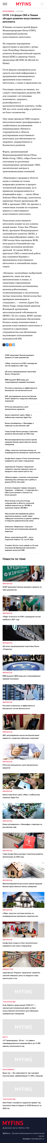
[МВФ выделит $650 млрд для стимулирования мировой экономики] (23, 670)
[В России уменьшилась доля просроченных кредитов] (23, 759)
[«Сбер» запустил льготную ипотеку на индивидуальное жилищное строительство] (23, 907)
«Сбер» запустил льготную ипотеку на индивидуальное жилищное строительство (22, 452)
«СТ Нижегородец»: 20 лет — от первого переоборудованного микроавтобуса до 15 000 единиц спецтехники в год (21, 1043)
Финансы (7, 584)
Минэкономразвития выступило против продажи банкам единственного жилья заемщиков (21, 442)
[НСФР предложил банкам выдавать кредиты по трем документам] (23, 581)
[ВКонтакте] (7, 344)
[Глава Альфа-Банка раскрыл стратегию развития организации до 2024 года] (23, 848)
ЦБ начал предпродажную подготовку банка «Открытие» (20, 373)
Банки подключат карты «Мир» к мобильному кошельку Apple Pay (18, 416)
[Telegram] (13, 344)
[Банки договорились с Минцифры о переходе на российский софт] (23, 818)
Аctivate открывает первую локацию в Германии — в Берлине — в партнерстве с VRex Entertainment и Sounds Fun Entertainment (21, 491)
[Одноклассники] (10, 344)
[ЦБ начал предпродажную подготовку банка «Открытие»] (23, 640)
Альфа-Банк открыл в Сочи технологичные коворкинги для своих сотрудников (22, 460)
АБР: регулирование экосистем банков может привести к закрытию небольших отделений (21, 399)
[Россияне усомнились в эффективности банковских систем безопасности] (23, 700)
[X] (4, 344)
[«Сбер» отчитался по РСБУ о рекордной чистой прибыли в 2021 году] (23, 611)
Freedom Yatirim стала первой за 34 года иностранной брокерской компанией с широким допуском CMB (21, 548)
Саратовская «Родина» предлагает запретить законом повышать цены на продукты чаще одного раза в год (20, 469)
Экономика (8, 11)
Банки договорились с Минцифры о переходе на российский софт (19, 424)
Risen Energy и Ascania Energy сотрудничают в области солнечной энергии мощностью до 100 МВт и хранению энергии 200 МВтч (19, 504)
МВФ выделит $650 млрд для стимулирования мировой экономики (20, 381)
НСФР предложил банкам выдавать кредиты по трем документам (19, 356)
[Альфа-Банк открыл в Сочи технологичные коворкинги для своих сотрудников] (23, 937)
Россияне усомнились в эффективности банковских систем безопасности (21, 389)
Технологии (9, 1002)
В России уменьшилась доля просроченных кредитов (16, 408)
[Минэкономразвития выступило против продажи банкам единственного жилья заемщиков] (23, 878)
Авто (5, 1037)
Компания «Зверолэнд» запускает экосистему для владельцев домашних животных (21, 529)
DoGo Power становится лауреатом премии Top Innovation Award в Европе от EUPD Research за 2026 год (22, 1105)
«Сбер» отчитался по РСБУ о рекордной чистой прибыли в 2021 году (21, 365)
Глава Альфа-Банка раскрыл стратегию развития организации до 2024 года (21, 433)
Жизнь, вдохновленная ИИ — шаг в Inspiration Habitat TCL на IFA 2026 (19, 539)
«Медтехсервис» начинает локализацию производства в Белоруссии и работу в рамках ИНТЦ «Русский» (21, 479)
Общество (8, 969)
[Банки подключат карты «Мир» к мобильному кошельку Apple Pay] (23, 789)
